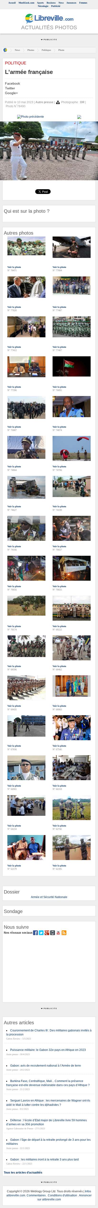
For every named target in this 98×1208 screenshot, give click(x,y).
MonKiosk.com (26, 2)
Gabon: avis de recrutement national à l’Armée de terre (45, 1065)
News (61, 2)
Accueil (12, 2)
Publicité (55, 6)
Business (51, 2)
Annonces (71, 2)
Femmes (83, 2)
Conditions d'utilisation (62, 1195)
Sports (40, 2)
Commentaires (36, 1195)
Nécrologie (43, 6)
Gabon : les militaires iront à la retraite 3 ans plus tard (44, 1159)
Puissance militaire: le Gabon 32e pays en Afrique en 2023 (48, 1050)
